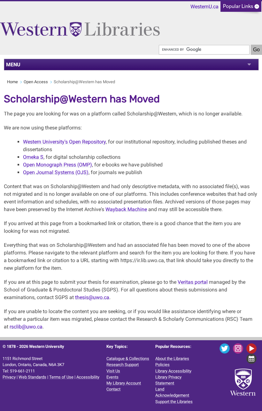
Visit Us (113, 371)
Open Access (36, 81)
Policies (162, 364)
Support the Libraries (174, 401)
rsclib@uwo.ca (26, 327)
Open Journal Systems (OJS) (56, 172)
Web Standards (32, 377)
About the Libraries (172, 358)
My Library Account (123, 383)
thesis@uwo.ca (92, 297)
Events (112, 377)
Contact (113, 389)
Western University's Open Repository (64, 142)
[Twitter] (226, 348)
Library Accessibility (173, 371)
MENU (13, 65)
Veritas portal (193, 282)
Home (12, 81)
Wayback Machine (126, 209)
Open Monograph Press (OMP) (57, 165)
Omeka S (33, 157)
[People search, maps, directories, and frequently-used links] (240, 8)
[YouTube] (252, 348)
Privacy (9, 377)
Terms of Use (61, 377)
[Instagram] (239, 348)
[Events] (252, 358)
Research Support (122, 364)
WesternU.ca (204, 7)
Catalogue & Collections (127, 358)
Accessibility (87, 377)
